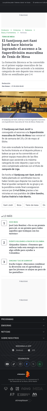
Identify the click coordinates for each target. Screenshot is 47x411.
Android (19, 350)
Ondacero (5, 30)
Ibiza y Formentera (8, 33)
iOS (33, 350)
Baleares (28, 30)
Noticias (23, 33)
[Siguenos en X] (33, 364)
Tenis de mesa (32, 205)
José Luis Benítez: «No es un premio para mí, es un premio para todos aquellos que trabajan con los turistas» (27, 229)
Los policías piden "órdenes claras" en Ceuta (16, 2)
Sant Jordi (8, 205)
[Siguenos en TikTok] (13, 364)
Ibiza (19, 205)
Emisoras (17, 30)
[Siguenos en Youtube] (7, 364)
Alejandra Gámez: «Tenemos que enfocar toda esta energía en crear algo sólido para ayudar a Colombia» (26, 248)
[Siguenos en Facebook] (26, 364)
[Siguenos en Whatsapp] (39, 364)
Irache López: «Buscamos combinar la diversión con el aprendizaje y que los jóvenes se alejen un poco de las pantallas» (27, 268)
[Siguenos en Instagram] (20, 364)
